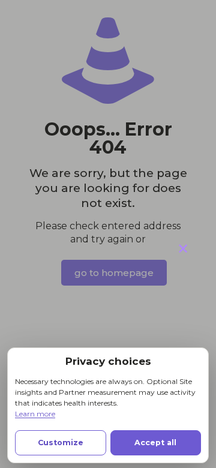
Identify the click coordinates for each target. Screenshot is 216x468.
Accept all (155, 442)
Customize (60, 442)
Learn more (35, 413)
